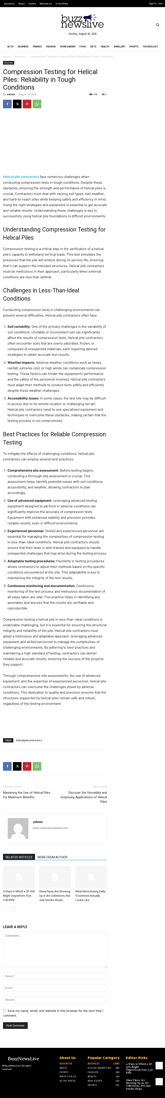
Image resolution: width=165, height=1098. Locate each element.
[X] (17, 104)
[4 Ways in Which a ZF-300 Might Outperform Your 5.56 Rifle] (19, 877)
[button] (157, 24)
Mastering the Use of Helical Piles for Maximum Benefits (26, 795)
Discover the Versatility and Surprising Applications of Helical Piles (84, 797)
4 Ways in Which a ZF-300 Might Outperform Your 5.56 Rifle (19, 896)
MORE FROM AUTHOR (52, 857)
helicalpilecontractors (29, 740)
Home (7, 56)
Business (20, 56)
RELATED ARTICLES (19, 857)
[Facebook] (7, 104)
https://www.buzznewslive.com (50, 827)
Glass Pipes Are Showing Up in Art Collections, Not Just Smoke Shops (54, 896)
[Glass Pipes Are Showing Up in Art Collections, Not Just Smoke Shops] (55, 877)
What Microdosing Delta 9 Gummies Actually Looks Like (90, 896)
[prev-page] (5, 908)
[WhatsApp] (37, 104)
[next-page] (12, 908)
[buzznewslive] (82, 22)
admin (11, 94)
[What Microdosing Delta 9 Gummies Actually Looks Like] (91, 877)
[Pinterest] (27, 104)
